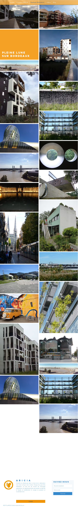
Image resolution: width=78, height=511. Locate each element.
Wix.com (22, 505)
